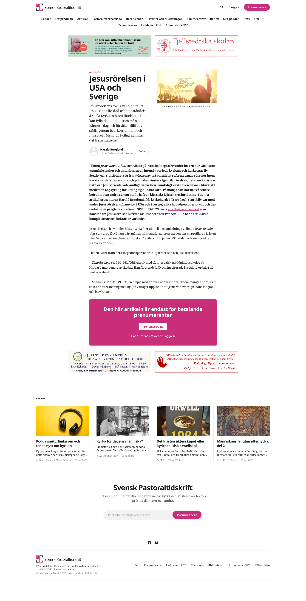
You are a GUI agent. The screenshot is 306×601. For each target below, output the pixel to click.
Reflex (214, 19)
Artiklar (82, 19)
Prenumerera (127, 25)
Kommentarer (196, 19)
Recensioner (134, 19)
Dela (142, 151)
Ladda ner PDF (151, 25)
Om (137, 565)
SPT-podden (231, 19)
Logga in (234, 7)
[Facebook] (149, 543)
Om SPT (259, 19)
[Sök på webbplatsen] (222, 7)
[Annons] (109, 46)
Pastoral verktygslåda (107, 19)
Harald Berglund (111, 149)
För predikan (64, 19)
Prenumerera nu (153, 326)
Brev (247, 19)
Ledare (46, 19)
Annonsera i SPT (177, 25)
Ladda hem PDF (176, 565)
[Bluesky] (156, 543)
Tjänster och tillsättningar (164, 19)
